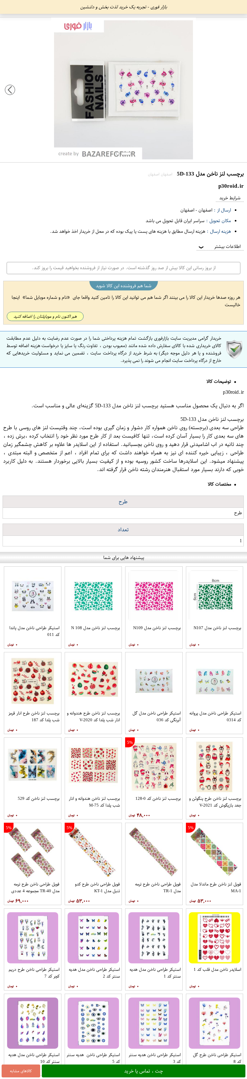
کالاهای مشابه (21, 1071)
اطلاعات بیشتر (219, 246)
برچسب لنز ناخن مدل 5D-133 (126, 406)
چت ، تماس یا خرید (143, 1071)
